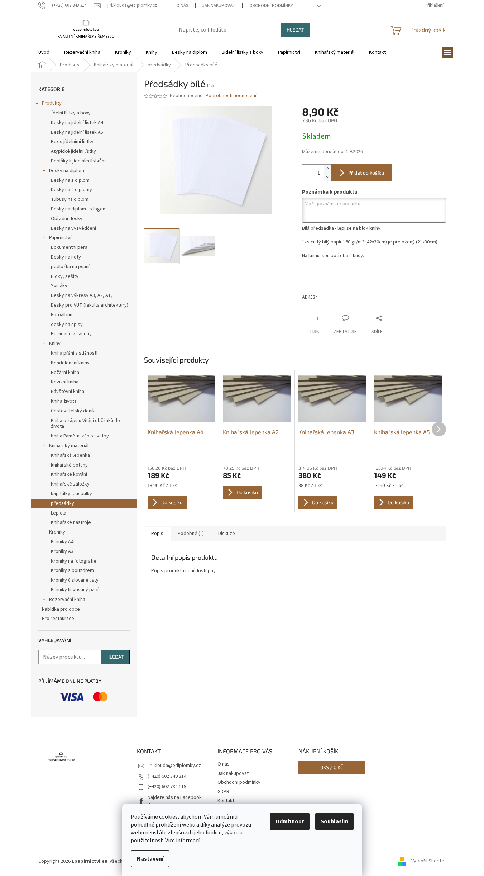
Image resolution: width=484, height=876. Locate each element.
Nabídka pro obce (61, 609)
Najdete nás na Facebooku (175, 801)
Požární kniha (65, 372)
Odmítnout (289, 821)
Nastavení (150, 859)
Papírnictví (60, 237)
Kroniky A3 (62, 551)
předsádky (62, 503)
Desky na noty (66, 257)
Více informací (182, 840)
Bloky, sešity (64, 276)
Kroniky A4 (62, 541)
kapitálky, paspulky (71, 493)
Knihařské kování (69, 474)
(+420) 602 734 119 (167, 786)
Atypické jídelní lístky (73, 151)
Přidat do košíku (366, 173)
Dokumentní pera (69, 247)
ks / (331, 767)
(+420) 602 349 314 (167, 776)
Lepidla (58, 513)
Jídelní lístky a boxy (70, 113)
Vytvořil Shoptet (428, 861)
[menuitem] (44, 52)
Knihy (55, 343)
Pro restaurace (58, 618)
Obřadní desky (66, 218)
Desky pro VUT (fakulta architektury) (89, 305)
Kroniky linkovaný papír (75, 589)
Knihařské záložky (70, 484)
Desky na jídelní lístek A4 (77, 122)
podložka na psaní (70, 266)
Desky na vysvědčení (73, 228)
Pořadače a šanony (71, 333)
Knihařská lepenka (70, 455)
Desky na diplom (66, 170)
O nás (182, 6)
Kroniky (57, 532)
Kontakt (225, 800)
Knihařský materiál (68, 445)
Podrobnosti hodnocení (231, 96)
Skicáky (59, 285)
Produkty (52, 103)
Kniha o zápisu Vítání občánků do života (85, 423)
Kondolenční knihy (70, 362)
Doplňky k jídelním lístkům (78, 161)
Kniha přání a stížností (74, 353)
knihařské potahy (69, 465)
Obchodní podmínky (271, 6)
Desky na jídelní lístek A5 (77, 132)
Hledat (295, 30)
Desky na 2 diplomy (71, 189)
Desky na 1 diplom (70, 180)
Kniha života (64, 401)
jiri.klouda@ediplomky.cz (174, 765)
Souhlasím (334, 821)
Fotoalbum (62, 314)
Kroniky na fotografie (73, 561)
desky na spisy (67, 324)
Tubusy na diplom (69, 199)
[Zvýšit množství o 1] (327, 169)
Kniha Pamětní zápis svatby (80, 436)
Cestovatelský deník (73, 411)
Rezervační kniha (67, 599)
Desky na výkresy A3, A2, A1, (81, 295)
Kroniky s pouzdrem (72, 570)
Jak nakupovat (218, 6)
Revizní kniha (64, 381)
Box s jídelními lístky (72, 141)
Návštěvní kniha (67, 391)
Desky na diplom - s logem (79, 209)
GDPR (223, 791)
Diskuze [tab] (226, 533)
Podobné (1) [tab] (191, 533)
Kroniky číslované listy (75, 580)
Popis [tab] (157, 533)
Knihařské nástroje (71, 522)
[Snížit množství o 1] (327, 177)
